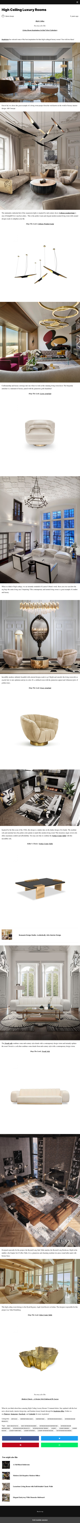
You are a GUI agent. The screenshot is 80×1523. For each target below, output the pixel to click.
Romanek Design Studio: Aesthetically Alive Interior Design (40, 935)
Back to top (40, 1511)
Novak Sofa (46, 1051)
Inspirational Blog (27, 1418)
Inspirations (40, 1418)
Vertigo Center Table (59, 836)
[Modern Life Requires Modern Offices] (6, 1479)
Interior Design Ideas (55, 1418)
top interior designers (63, 1430)
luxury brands (64, 1428)
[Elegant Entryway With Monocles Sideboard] (6, 1501)
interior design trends (40, 1428)
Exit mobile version (40, 1520)
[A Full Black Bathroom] (6, 1468)
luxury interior (29, 1430)
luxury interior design (45, 1430)
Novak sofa (8, 1043)
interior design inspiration (49, 1425)
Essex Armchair (45, 688)
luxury (53, 1428)
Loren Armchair (45, 393)
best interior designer (28, 1425)
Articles (14, 1418)
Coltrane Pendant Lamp (46, 224)
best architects (12, 1425)
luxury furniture (15, 1430)
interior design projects (21, 1428)
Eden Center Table (45, 1315)
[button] (20, 1438)
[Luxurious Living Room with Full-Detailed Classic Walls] (6, 1490)
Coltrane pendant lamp (67, 213)
